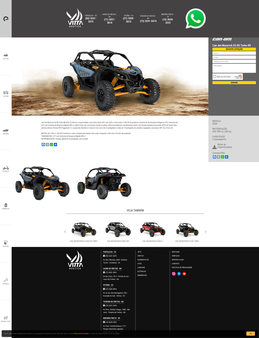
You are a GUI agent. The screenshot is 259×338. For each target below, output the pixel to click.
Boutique (176, 252)
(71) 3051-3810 (111, 272)
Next (206, 231)
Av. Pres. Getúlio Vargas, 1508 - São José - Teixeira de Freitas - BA (116, 311)
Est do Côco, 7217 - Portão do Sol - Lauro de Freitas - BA (116, 277)
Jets (139, 252)
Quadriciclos (143, 259)
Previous (65, 231)
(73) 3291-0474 (111, 305)
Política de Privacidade (81, 333)
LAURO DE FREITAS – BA (109, 18)
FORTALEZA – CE (91, 18)
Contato (175, 263)
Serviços (176, 256)
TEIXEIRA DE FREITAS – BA (148, 19)
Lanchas (141, 267)
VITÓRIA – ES (128, 18)
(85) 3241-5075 (111, 256)
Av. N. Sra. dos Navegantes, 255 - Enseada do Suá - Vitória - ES (115, 294)
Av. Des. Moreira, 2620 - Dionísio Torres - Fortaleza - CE (115, 261)
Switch (140, 256)
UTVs (139, 263)
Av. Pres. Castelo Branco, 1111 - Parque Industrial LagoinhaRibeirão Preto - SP (115, 329)
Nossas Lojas (178, 259)
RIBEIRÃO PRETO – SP (168, 18)
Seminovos (142, 275)
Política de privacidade (182, 267)
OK (251, 333)
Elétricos (141, 271)
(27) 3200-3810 (111, 289)
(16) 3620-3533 (111, 322)
